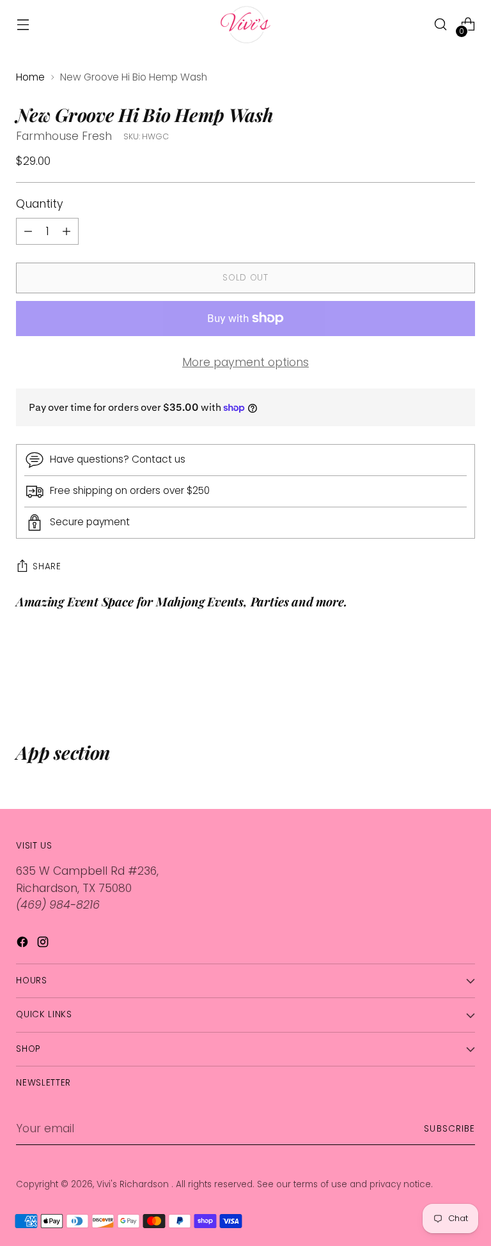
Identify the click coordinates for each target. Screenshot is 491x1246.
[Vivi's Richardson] (245, 24)
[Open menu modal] (23, 25)
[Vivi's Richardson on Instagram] (44, 944)
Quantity (39, 204)
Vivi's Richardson (134, 1184)
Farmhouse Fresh (64, 136)
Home (30, 77)
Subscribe (449, 1129)
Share (47, 566)
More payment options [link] (245, 362)
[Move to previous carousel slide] (435, 673)
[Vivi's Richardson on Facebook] (23, 944)
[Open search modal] (441, 25)
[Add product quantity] (28, 231)
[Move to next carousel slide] (464, 673)
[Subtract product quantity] (66, 231)
